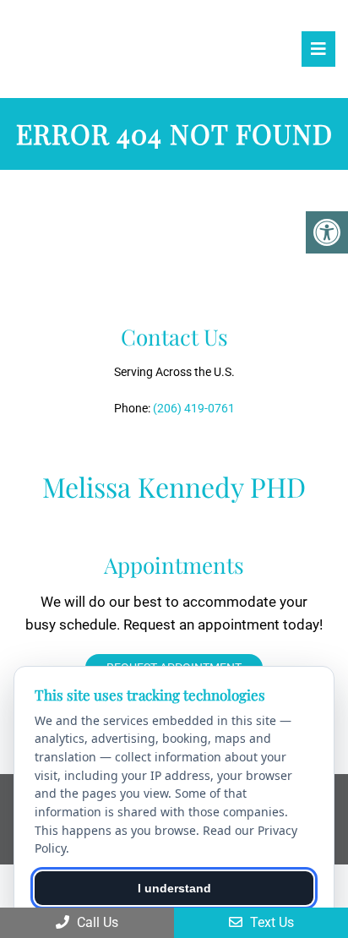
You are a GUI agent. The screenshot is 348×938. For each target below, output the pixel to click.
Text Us (270, 922)
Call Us (95, 922)
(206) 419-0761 (194, 408)
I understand (174, 888)
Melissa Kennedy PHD (65, 48)
